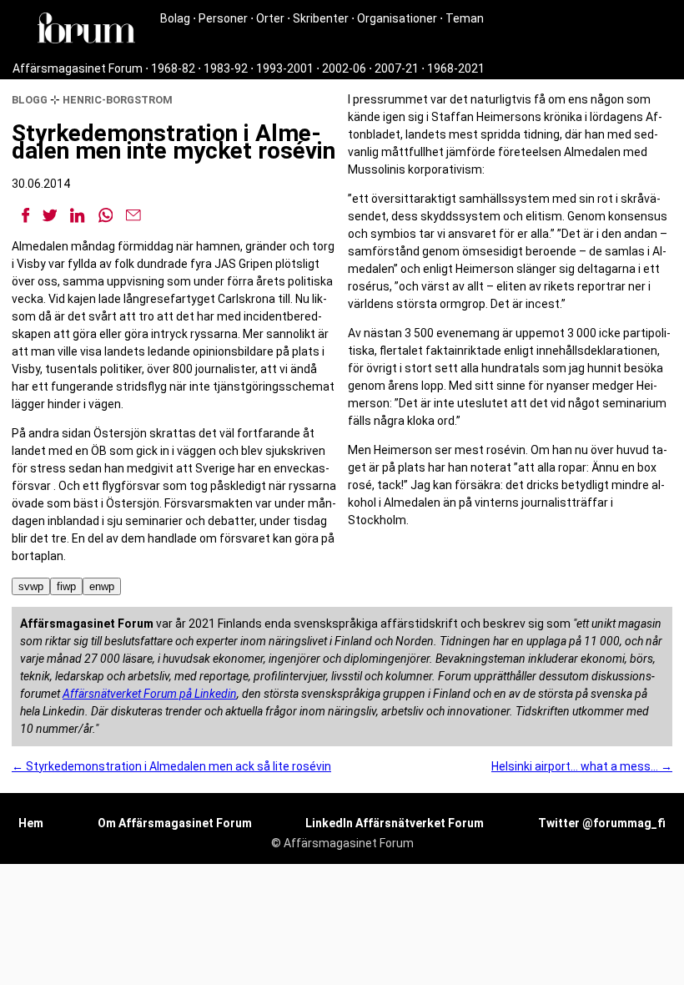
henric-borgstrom (118, 99)
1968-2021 (456, 68)
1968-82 (173, 68)
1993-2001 (285, 68)
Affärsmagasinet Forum (78, 68)
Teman (464, 18)
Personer (223, 18)
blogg (30, 99)
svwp (30, 586)
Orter (270, 18)
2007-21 (397, 68)
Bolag (175, 18)
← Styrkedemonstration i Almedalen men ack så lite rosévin (171, 766)
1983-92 (226, 68)
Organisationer (397, 18)
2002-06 (344, 68)
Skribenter (321, 18)
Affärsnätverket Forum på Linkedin (150, 693)
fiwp (66, 586)
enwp (101, 586)
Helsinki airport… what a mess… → (581, 766)
